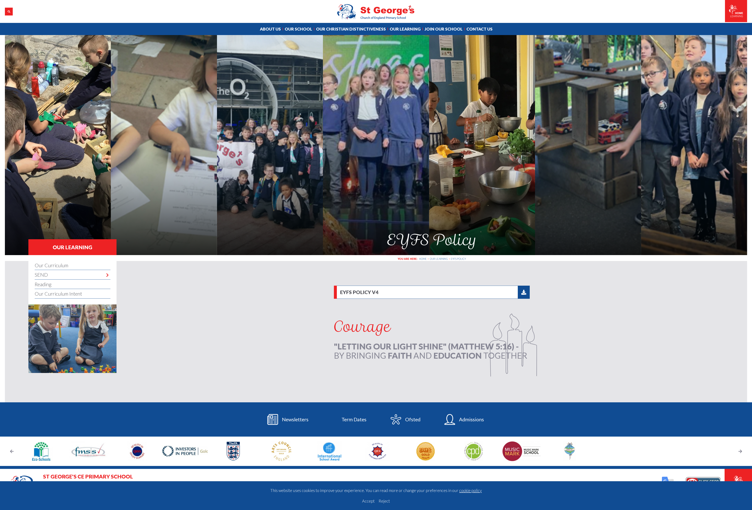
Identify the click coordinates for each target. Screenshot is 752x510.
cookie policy (470, 490)
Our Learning (72, 247)
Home (423, 258)
